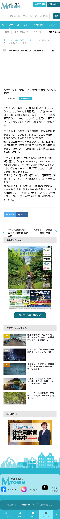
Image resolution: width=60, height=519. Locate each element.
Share (23, 215)
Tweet (11, 215)
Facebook (13, 489)
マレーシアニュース (10, 25)
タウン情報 (39, 25)
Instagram (34, 489)
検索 (56, 16)
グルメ (26, 25)
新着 (7, 32)
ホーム (6, 40)
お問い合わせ (53, 4)
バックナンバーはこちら (30, 315)
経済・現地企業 (21, 32)
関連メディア (28, 504)
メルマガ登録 (40, 4)
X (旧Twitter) (54, 489)
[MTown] (11, 5)
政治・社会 (38, 32)
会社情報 (11, 504)
